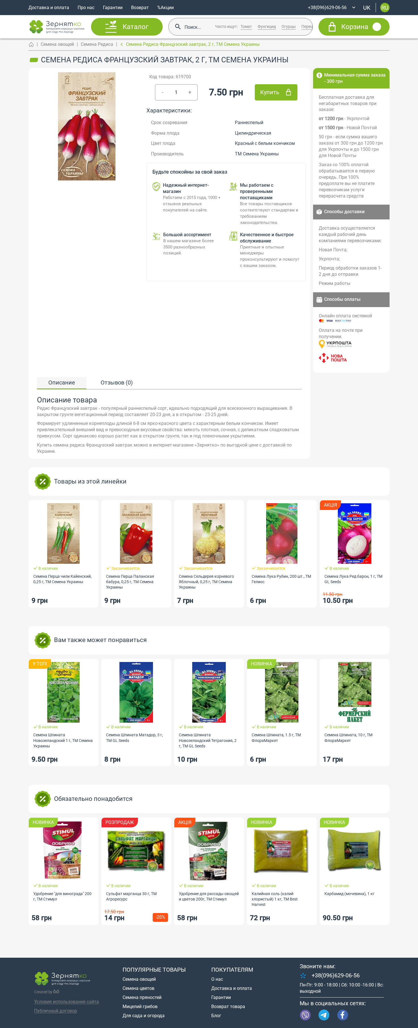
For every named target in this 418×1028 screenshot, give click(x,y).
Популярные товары (154, 969)
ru (384, 7)
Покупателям (232, 969)
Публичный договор (55, 1010)
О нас (217, 979)
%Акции (165, 7)
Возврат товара (228, 1006)
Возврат (140, 7)
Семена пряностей (142, 997)
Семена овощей (57, 44)
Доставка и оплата (48, 7)
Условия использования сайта (66, 1001)
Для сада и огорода (144, 1015)
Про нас (86, 7)
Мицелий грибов (140, 1006)
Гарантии (113, 7)
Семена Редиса (97, 44)
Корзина (354, 27)
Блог (216, 1015)
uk (367, 7)
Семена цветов (138, 988)
